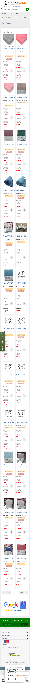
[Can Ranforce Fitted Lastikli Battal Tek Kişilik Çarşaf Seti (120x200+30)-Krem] (9, 413)
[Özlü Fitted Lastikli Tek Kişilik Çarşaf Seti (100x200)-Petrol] (21, 181)
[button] (23, 17)
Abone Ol (25, 624)
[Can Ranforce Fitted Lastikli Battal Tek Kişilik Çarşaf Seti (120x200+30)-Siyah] (21, 275)
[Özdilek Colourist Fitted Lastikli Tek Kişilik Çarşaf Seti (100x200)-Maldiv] (9, 275)
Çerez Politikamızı (12, 674)
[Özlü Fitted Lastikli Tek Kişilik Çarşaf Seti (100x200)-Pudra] (9, 88)
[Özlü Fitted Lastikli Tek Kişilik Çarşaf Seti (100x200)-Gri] (9, 39)
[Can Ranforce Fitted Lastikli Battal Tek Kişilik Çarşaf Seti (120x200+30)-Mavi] (21, 367)
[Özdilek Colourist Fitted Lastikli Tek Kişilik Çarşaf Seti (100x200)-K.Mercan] (21, 549)
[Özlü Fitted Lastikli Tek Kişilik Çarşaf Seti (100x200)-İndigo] (9, 181)
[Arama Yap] (27, 9)
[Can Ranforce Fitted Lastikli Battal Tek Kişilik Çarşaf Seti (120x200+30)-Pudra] (9, 321)
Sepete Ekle (12, 70)
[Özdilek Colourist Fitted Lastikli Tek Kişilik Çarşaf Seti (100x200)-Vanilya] (9, 503)
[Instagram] (7, 641)
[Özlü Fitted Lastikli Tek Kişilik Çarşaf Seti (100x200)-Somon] (21, 39)
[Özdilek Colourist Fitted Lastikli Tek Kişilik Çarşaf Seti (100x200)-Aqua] (9, 457)
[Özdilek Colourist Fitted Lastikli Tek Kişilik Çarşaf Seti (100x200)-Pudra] (21, 503)
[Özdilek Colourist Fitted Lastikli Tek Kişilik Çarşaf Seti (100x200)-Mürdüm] (9, 135)
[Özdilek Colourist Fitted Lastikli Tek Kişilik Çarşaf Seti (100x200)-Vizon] (21, 457)
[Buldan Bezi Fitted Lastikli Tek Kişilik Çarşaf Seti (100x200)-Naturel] (21, 227)
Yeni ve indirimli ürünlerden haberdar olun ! (15, 620)
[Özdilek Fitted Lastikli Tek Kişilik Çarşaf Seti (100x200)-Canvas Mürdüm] (9, 227)
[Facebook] (5, 641)
